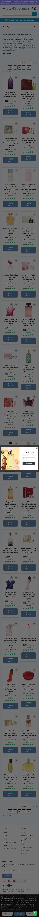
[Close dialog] (37, 448)
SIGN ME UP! (28, 463)
